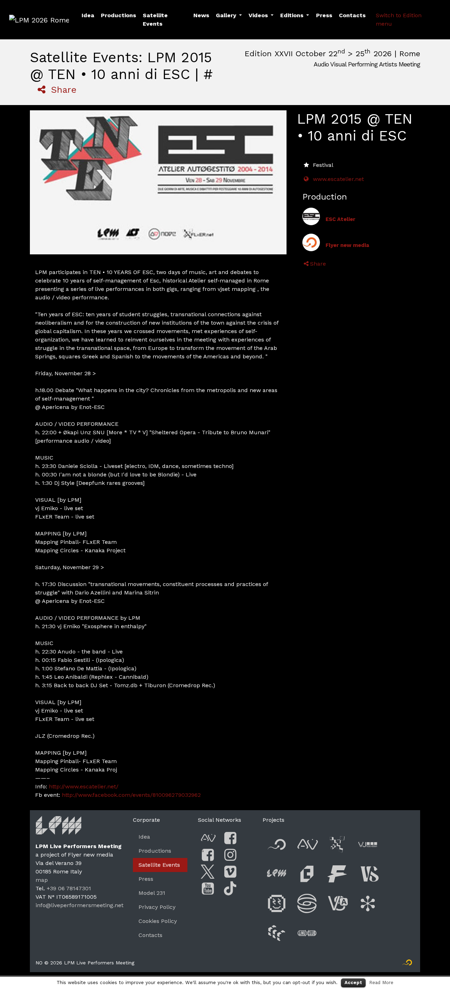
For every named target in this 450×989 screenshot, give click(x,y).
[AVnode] (208, 838)
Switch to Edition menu (399, 19)
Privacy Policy (157, 907)
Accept (353, 982)
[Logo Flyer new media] (407, 964)
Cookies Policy (158, 921)
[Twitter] (208, 872)
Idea (88, 15)
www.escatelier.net (338, 179)
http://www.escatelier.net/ (83, 786)
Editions (291, 15)
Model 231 (152, 893)
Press (324, 15)
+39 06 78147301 (69, 888)
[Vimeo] (230, 872)
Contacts (352, 15)
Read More (381, 982)
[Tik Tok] (230, 888)
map (42, 880)
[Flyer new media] (311, 242)
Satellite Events (155, 19)
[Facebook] (230, 838)
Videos (258, 15)
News (201, 15)
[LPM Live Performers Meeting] (59, 827)
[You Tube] (208, 888)
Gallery (226, 15)
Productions (118, 15)
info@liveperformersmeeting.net (79, 905)
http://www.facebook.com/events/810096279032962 (131, 795)
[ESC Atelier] (311, 216)
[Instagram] (230, 855)
